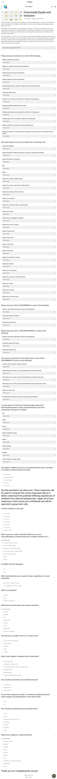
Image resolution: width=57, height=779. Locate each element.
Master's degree (8, 672)
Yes (5, 569)
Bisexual (6, 614)
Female (6, 595)
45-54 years (7, 522)
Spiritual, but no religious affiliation (12, 761)
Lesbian (6, 623)
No (4, 572)
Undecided (6, 727)
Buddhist (6, 744)
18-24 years (7, 513)
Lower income (7, 684)
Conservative (7, 722)
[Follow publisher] (55, 6)
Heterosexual (7, 620)
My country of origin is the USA (11, 583)
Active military (7, 643)
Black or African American (10, 554)
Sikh (5, 758)
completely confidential (17, 36)
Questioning (7, 628)
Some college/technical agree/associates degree (16, 667)
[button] (5, 7)
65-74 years (7, 527)
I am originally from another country (12, 585)
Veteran (6, 652)
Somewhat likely (8, 480)
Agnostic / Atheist (8, 741)
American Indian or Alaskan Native (12, 548)
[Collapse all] (50, 52)
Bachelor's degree (8, 669)
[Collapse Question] (54, 55)
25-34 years (7, 516)
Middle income (7, 687)
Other (5, 559)
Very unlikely (7, 474)
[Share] (51, 6)
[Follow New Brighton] (55, 6)
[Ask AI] (54, 776)
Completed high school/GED (11, 664)
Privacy (30, 777)
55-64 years (7, 524)
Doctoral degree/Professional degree (13, 675)
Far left (5, 713)
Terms (27, 777)
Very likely (6, 483)
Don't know (6, 485)
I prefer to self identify (9, 631)
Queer (5, 625)
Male (5, 598)
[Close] (2, 6)
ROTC (5, 649)
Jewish (5, 752)
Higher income (7, 690)
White (5, 556)
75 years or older (8, 530)
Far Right (6, 724)
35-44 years (7, 519)
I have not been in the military (11, 640)
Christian (6, 747)
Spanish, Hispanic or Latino (10, 543)
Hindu (5, 749)
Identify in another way (9, 600)
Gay (5, 617)
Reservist (6, 646)
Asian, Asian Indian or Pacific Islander (13, 551)
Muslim (6, 755)
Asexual (6, 611)
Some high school (8, 661)
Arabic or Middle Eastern (10, 545)
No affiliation (7, 763)
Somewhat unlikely (8, 477)
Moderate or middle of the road (11, 719)
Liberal (5, 716)
